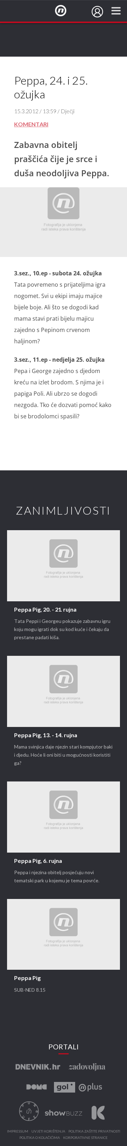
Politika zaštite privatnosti (94, 1131)
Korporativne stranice (85, 1138)
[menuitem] (97, 11)
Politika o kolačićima (39, 1138)
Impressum (17, 1131)
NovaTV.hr (65, 11)
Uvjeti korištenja (48, 1131)
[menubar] (97, 12)
